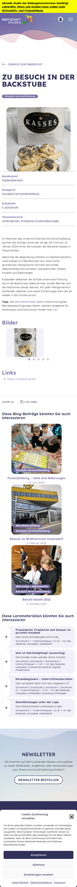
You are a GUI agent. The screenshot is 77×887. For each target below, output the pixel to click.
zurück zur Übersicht (25, 64)
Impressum (60, 882)
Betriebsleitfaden (25, 301)
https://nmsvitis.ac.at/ (21, 379)
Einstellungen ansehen (38, 874)
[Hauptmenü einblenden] (70, 19)
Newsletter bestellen (38, 780)
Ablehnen (38, 864)
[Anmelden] (60, 19)
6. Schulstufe (10, 207)
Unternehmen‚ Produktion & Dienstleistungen (30, 221)
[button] (71, 816)
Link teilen (30, 401)
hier (55, 309)
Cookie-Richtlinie (20, 882)
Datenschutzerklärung (41, 882)
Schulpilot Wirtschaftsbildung (20, 193)
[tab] (29, 359)
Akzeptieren (38, 855)
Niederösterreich (12, 180)
